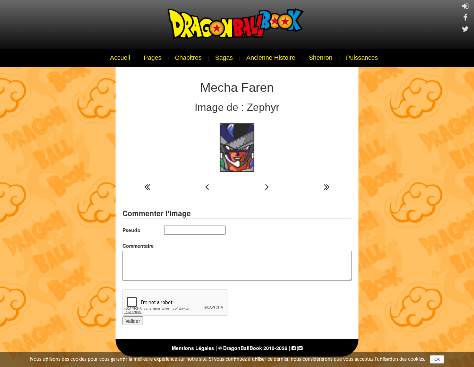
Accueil (120, 57)
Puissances (362, 57)
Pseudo (131, 230)
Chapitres (188, 57)
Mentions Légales (193, 347)
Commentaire (138, 245)
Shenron (320, 57)
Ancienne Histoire (270, 57)
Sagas (224, 57)
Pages (152, 57)
